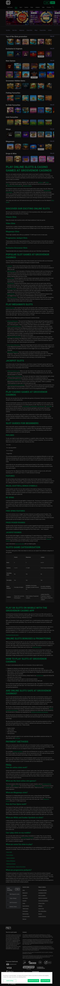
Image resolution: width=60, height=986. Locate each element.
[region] (26, 978)
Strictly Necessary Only (33, 980)
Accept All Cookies (45, 980)
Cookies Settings (9, 980)
